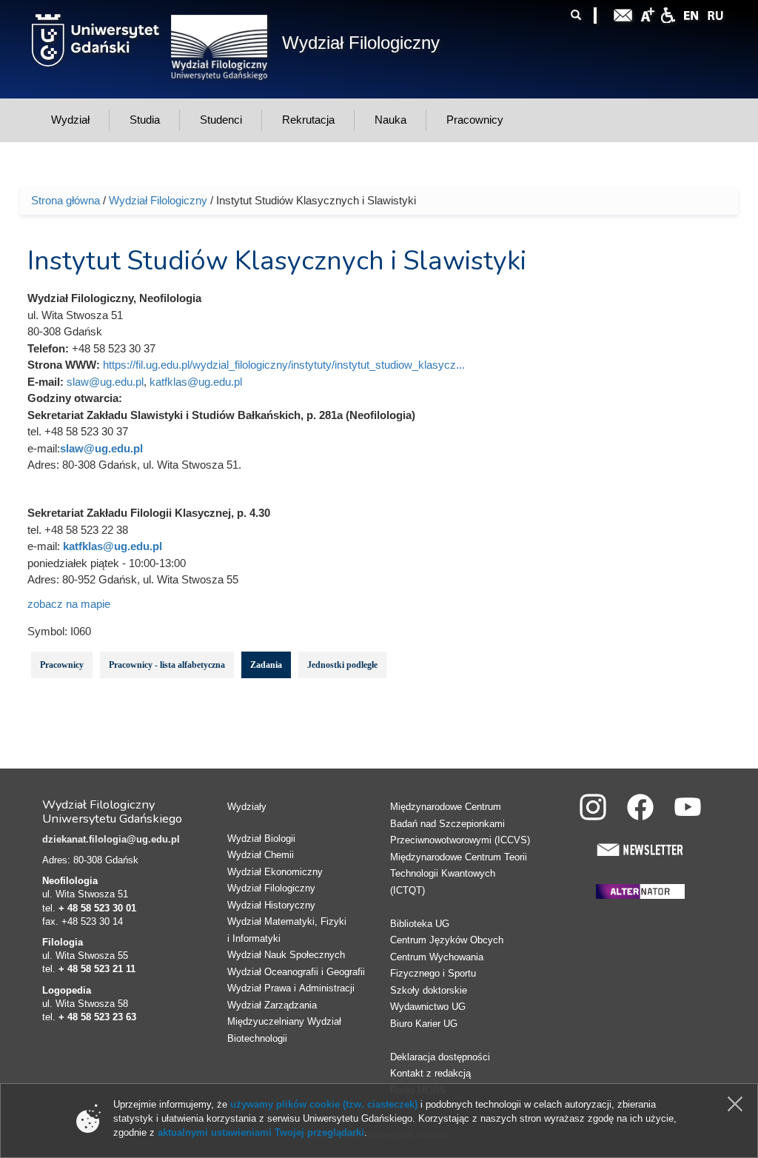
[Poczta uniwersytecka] (623, 13)
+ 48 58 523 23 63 (97, 1017)
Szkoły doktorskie (428, 990)
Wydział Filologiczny (361, 43)
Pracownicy (62, 665)
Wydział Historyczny (271, 905)
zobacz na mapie (68, 604)
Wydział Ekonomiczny (275, 871)
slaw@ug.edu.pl (105, 381)
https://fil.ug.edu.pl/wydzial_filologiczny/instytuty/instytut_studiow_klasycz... (284, 364)
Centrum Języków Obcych (446, 940)
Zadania (266, 665)
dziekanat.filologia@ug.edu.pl (111, 839)
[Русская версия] (715, 13)
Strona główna (65, 200)
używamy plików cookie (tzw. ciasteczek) (323, 1104)
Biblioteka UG (419, 923)
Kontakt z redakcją (430, 1073)
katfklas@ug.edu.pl (196, 381)
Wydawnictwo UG (428, 1006)
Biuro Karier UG (423, 1023)
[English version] (691, 13)
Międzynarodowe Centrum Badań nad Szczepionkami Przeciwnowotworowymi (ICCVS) (460, 823)
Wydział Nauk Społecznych (286, 954)
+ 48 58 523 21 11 (96, 968)
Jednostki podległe (342, 665)
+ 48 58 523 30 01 (97, 908)
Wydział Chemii (260, 854)
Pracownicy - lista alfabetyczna (167, 665)
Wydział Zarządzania (272, 1005)
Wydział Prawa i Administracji (291, 988)
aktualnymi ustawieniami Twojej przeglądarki (261, 1132)
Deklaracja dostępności (440, 1056)
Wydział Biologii (261, 838)
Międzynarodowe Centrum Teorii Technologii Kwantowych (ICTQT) (458, 873)
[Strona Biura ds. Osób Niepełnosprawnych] (668, 13)
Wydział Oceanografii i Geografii (296, 971)
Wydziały (246, 806)
